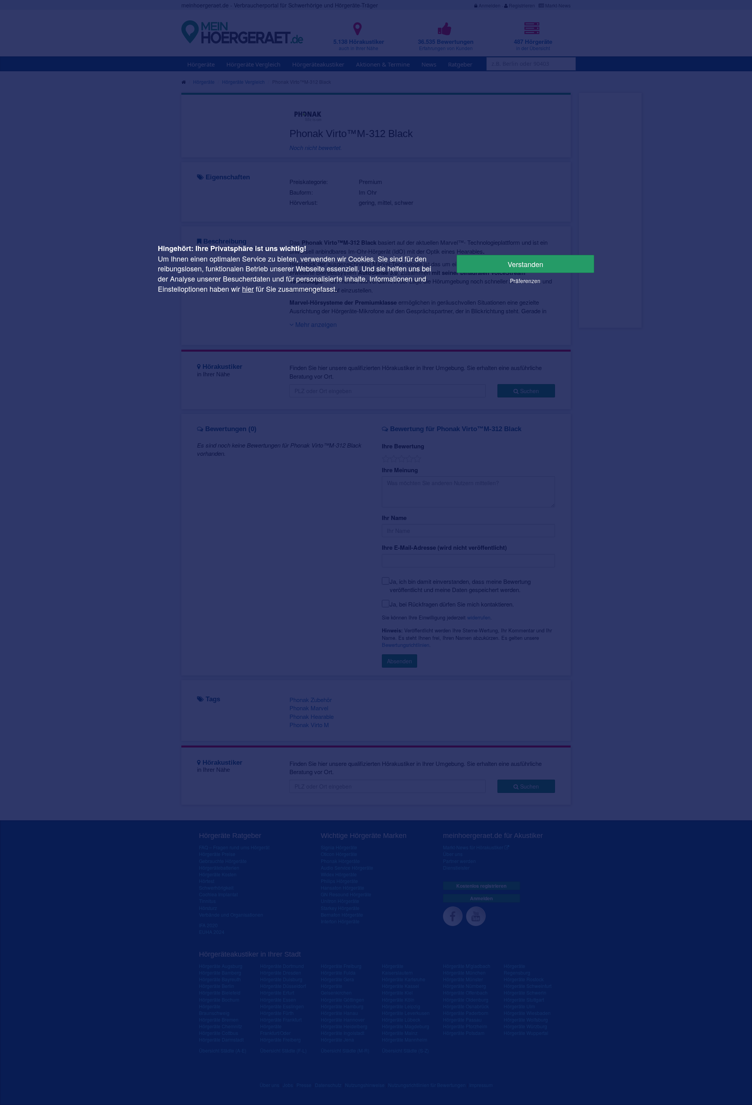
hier (248, 288)
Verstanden (525, 264)
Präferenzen (525, 281)
